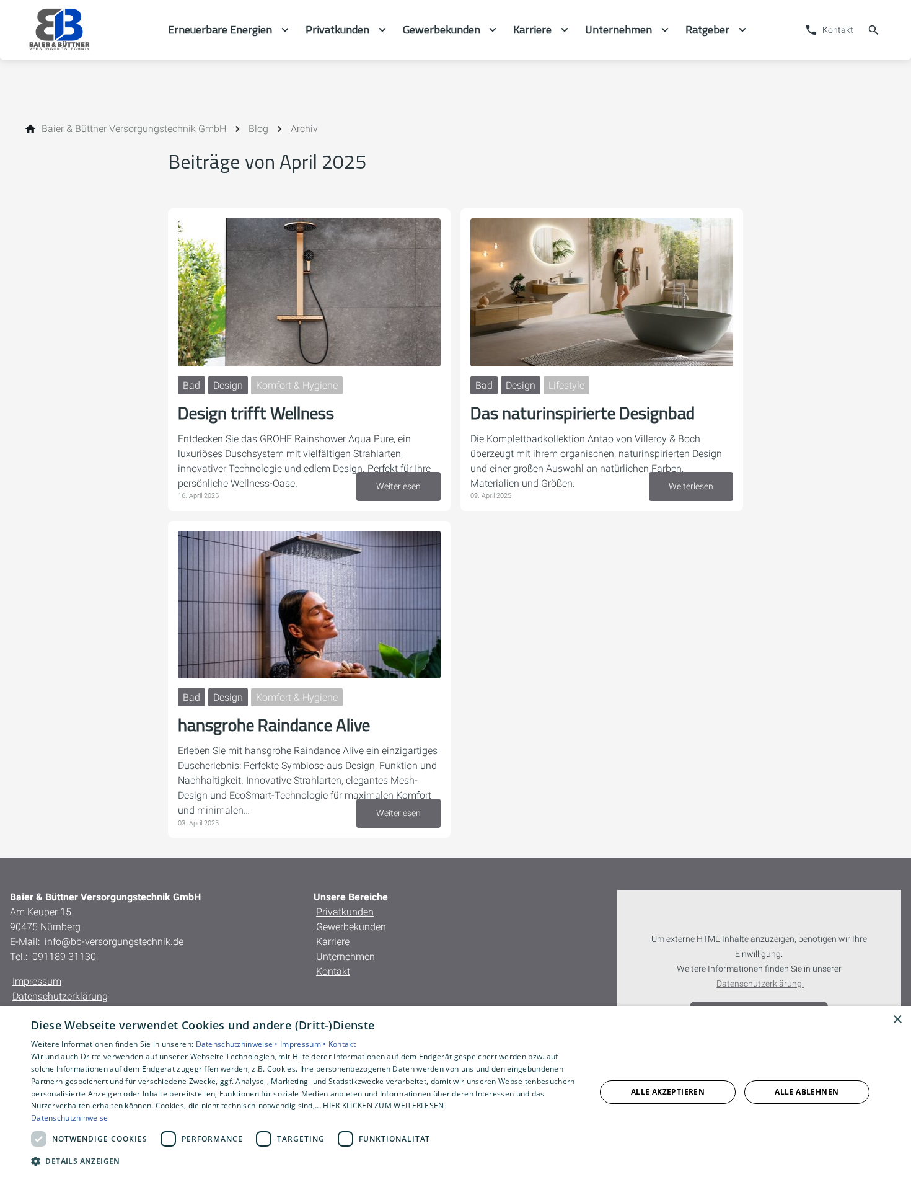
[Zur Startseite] (88, 30)
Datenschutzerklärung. (760, 984)
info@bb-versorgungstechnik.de (114, 942)
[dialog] (455, 1091)
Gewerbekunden (351, 927)
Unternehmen (345, 956)
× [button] (897, 1019)
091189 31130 (64, 956)
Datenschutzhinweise (69, 1118)
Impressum (36, 981)
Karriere (333, 942)
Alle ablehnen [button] (806, 1091)
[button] (305, 1160)
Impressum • (304, 1044)
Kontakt (333, 971)
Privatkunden (345, 912)
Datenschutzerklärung (60, 996)
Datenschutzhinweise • (238, 1044)
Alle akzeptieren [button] (668, 1091)
